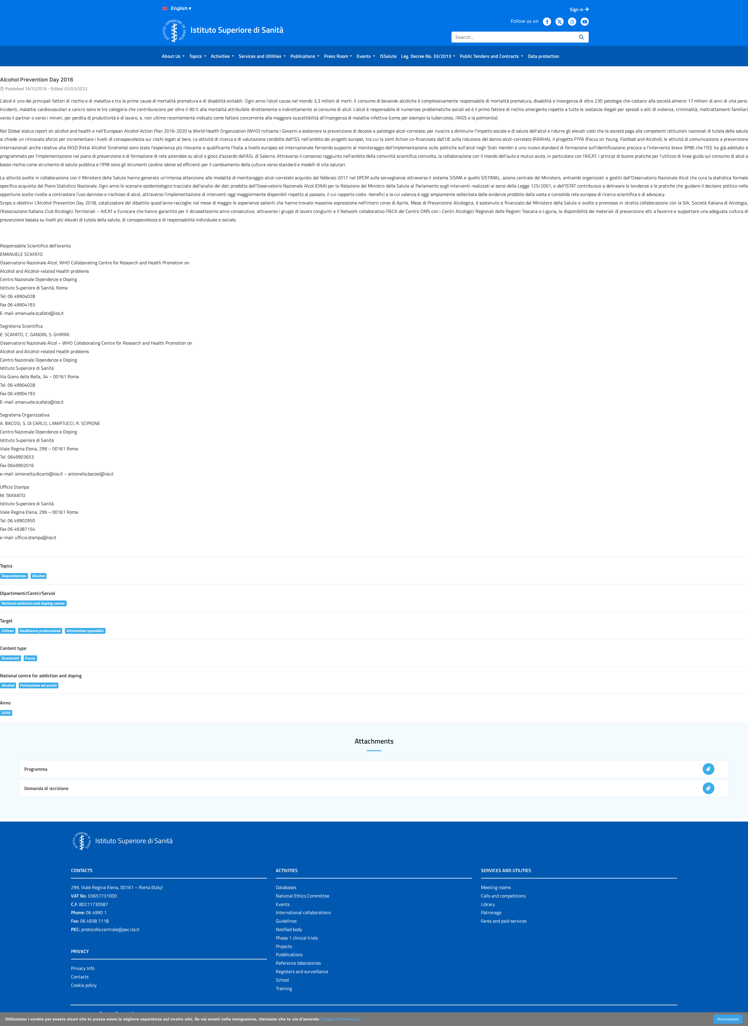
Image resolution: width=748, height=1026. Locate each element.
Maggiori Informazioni (341, 1019)
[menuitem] (173, 56)
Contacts (80, 976)
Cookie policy (84, 985)
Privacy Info (82, 968)
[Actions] (164, 8)
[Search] (581, 37)
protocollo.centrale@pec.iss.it (110, 929)
